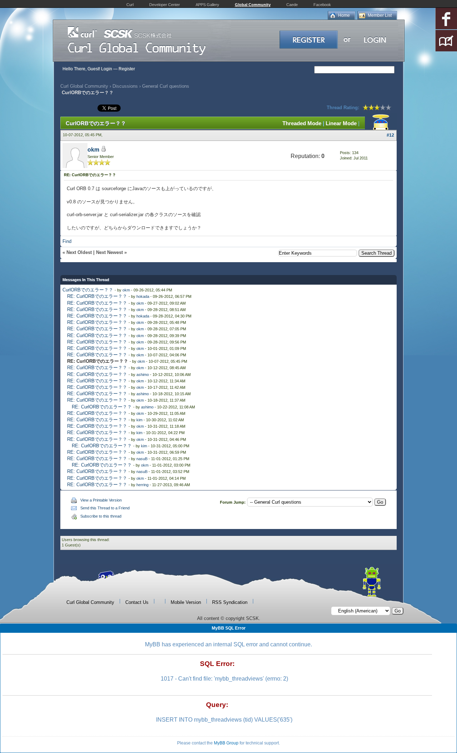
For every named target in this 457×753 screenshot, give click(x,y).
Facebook (322, 4)
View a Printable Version (101, 500)
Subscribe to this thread (100, 516)
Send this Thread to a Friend (105, 508)
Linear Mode (341, 123)
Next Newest (109, 252)
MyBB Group (226, 743)
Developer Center (164, 4)
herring (142, 485)
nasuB (141, 459)
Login (106, 69)
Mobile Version (186, 602)
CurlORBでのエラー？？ (87, 289)
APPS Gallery (207, 4)
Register (127, 69)
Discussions (125, 86)
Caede (292, 4)
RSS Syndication (229, 602)
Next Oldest (79, 252)
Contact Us (137, 602)
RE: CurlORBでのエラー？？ (97, 296)
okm (93, 150)
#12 (390, 135)
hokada (142, 296)
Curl (130, 4)
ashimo (142, 374)
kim (139, 420)
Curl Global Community (84, 86)
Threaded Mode (301, 123)
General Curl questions (165, 86)
